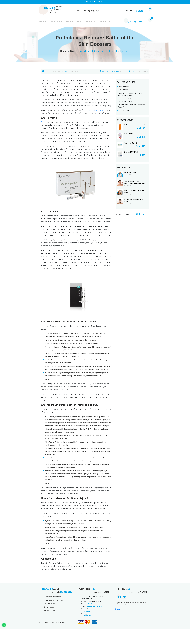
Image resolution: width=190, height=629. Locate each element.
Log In (128, 22)
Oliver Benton (143, 71)
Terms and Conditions (52, 597)
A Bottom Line (124, 110)
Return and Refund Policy (54, 600)
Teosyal (101, 110)
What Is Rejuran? (124, 90)
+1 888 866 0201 (86, 611)
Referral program (50, 607)
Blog (79, 21)
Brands (70, 21)
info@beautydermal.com (94, 606)
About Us (90, 21)
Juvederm (89, 110)
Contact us (105, 21)
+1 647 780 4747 (86, 616)
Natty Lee (124, 71)
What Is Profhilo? (125, 86)
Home (42, 21)
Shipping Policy (50, 603)
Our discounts (49, 610)
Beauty (53, 7)
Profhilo (43, 122)
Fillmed (95, 110)
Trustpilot (118, 609)
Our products (56, 21)
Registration (138, 22)
